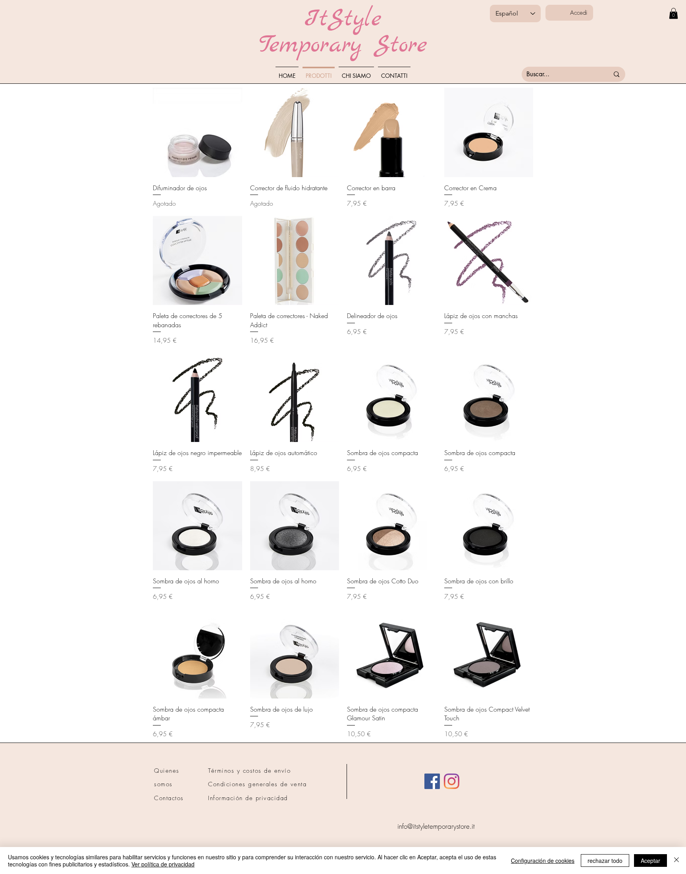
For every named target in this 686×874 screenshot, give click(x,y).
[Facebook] (432, 781)
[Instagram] (451, 781)
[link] (673, 13)
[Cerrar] (676, 860)
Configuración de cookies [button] (542, 860)
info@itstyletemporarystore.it (436, 826)
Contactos (169, 798)
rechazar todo (605, 860)
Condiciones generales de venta (257, 784)
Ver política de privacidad (163, 864)
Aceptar (650, 860)
